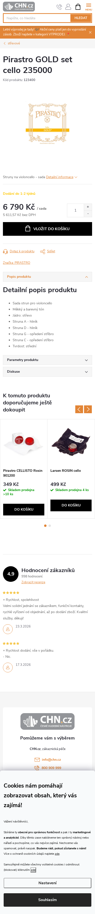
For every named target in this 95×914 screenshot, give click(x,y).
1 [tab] (45, 525)
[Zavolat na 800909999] (59, 7)
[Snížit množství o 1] (88, 213)
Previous (79, 409)
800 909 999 (51, 768)
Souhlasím (47, 900)
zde (57, 854)
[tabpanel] (24, 468)
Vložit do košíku (51, 229)
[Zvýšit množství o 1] (88, 207)
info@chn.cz (51, 759)
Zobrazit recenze (33, 582)
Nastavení (47, 883)
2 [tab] (49, 525)
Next (88, 409)
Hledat (81, 18)
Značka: (16, 263)
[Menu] (88, 6)
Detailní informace (59, 177)
